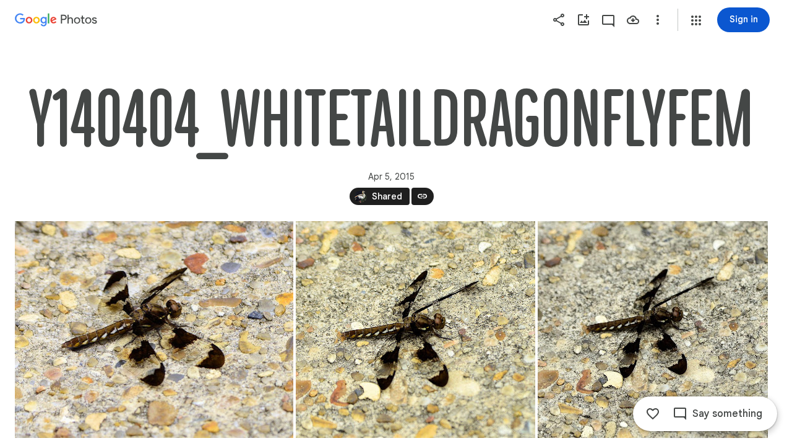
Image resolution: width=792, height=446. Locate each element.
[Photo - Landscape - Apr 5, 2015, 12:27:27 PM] (415, 329)
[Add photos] (583, 19)
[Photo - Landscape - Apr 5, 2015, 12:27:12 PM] (154, 329)
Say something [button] (727, 414)
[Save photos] (633, 19)
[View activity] (608, 19)
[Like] (652, 413)
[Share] (558, 19)
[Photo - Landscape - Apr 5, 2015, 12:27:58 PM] (653, 329)
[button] (696, 20)
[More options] (657, 19)
